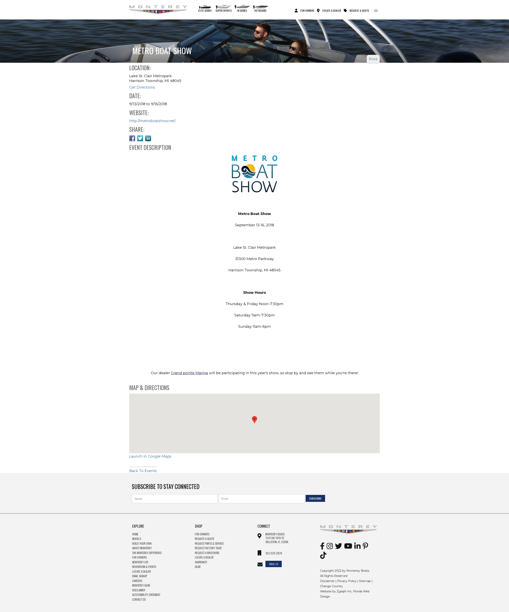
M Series (242, 10)
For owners (202, 534)
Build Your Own (142, 543)
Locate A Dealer (331, 10)
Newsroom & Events (144, 567)
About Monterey (142, 548)
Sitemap (365, 581)
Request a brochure (207, 553)
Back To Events (143, 471)
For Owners (307, 10)
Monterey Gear (141, 585)
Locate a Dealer (141, 571)
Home (135, 534)
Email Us (273, 564)
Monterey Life (140, 562)
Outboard (260, 10)
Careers (137, 581)
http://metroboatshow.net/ (152, 121)
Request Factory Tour (208, 548)
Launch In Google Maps (150, 456)
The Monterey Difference (147, 553)
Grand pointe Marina (189, 373)
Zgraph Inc (344, 591)
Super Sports (224, 10)
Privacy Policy (346, 581)
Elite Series (205, 10)
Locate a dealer (204, 557)
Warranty (201, 562)
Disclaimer (138, 590)
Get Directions (142, 87)
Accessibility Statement (146, 595)
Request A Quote (359, 10)
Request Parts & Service (209, 543)
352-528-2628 (273, 553)
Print (373, 59)
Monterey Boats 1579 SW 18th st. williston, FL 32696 (276, 538)
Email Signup (139, 576)
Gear (198, 567)
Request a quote (204, 539)
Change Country (331, 586)
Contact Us (139, 599)
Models (136, 539)
